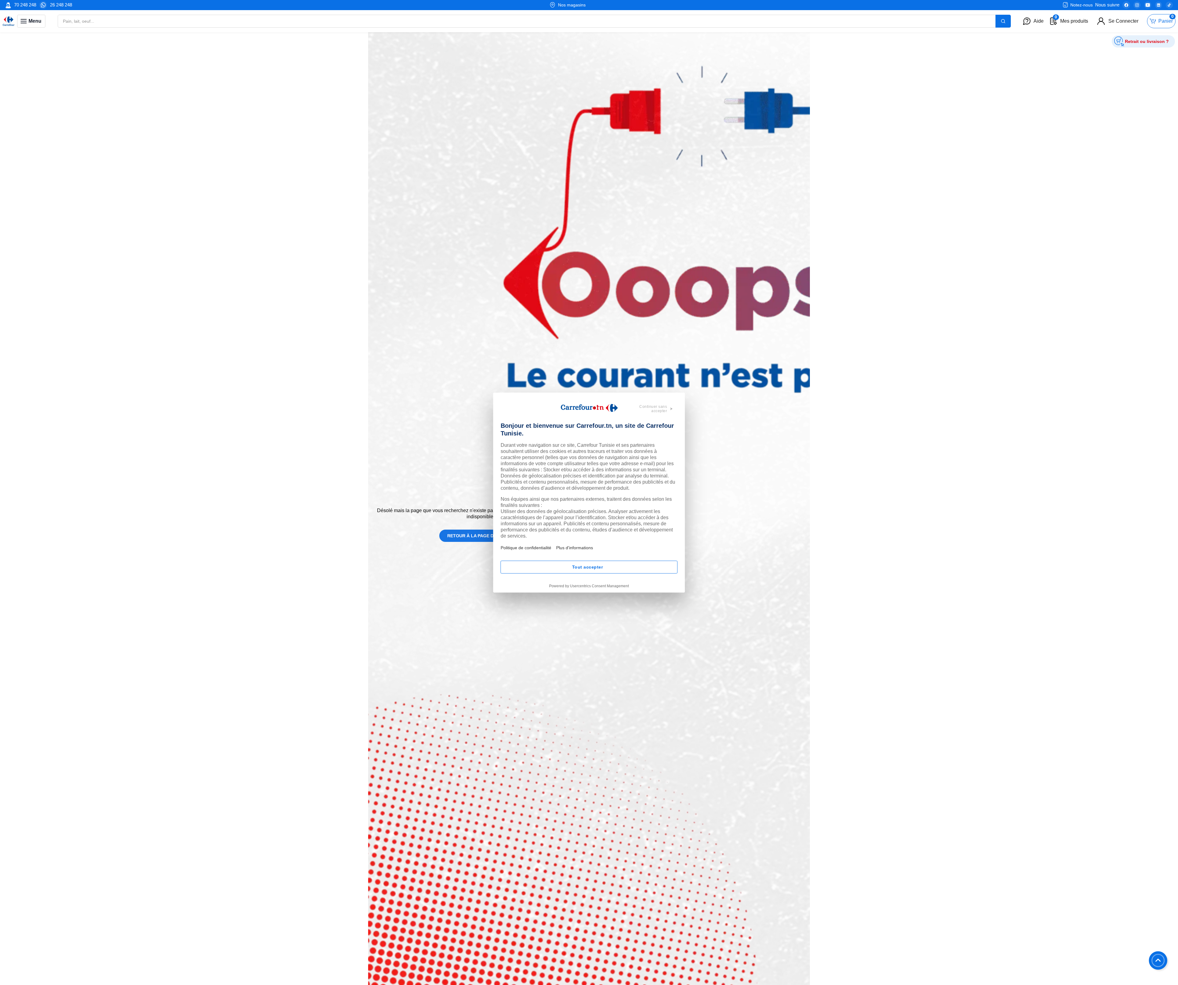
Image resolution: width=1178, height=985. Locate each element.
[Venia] (8, 21)
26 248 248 (61, 4)
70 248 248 (25, 4)
